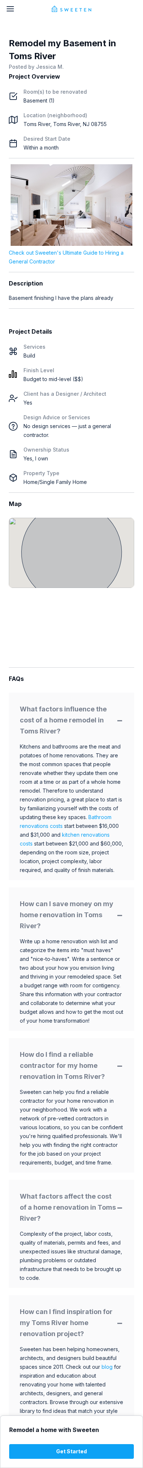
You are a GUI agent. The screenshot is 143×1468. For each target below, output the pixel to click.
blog (107, 1367)
